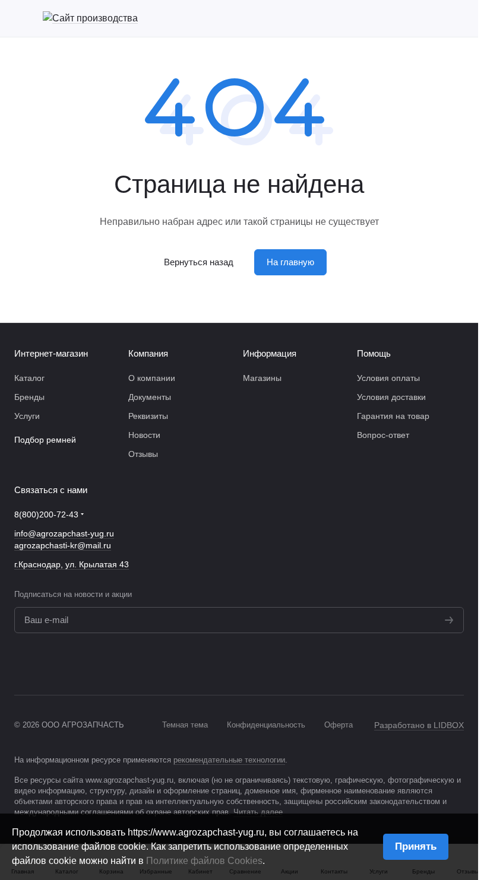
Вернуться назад (198, 262)
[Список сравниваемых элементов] (396, 18)
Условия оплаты (388, 378)
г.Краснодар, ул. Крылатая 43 (71, 564)
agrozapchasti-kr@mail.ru (62, 545)
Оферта (338, 724)
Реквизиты (148, 416)
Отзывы (143, 454)
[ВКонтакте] (433, 664)
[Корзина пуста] (458, 18)
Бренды (29, 397)
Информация (269, 353)
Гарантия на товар (393, 416)
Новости (144, 435)
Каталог (29, 378)
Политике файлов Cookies (204, 861)
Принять (416, 846)
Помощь (374, 353)
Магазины (262, 378)
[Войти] (365, 18)
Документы (149, 397)
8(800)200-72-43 (46, 514)
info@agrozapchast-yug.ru (64, 533)
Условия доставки (391, 397)
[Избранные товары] (427, 18)
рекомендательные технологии (229, 759)
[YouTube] (457, 664)
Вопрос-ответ (383, 435)
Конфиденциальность (266, 724)
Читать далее (258, 812)
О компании (151, 378)
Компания (148, 353)
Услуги (27, 416)
